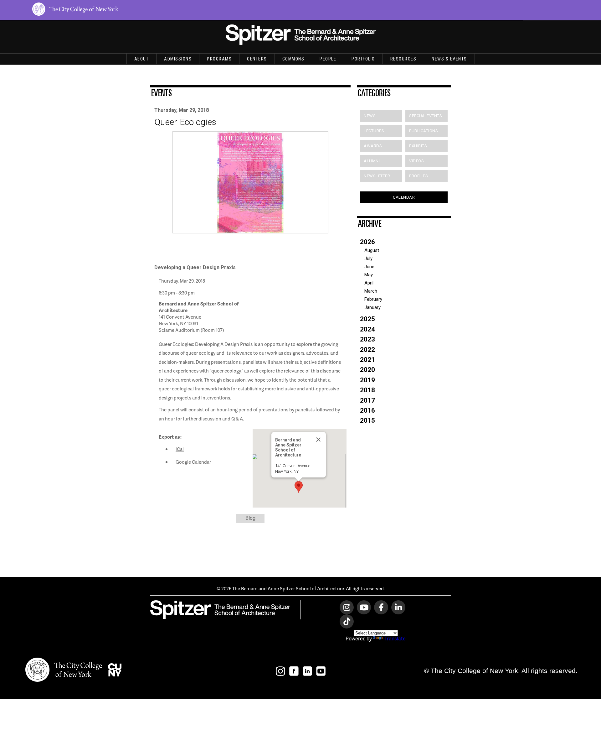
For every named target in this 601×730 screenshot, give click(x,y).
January (372, 307)
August (371, 250)
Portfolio (363, 58)
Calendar (404, 197)
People (328, 58)
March (370, 291)
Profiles (418, 176)
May (368, 275)
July (368, 258)
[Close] (318, 439)
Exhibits (418, 145)
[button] (299, 487)
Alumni (372, 161)
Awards (373, 145)
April (368, 283)
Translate (395, 638)
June (369, 266)
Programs (219, 58)
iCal (180, 449)
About (141, 58)
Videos (416, 161)
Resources (403, 58)
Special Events (425, 115)
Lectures (374, 130)
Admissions (178, 58)
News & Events (449, 58)
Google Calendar (193, 461)
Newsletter (377, 176)
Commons (293, 58)
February (373, 299)
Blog (250, 518)
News (370, 115)
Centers (257, 58)
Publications (423, 130)
